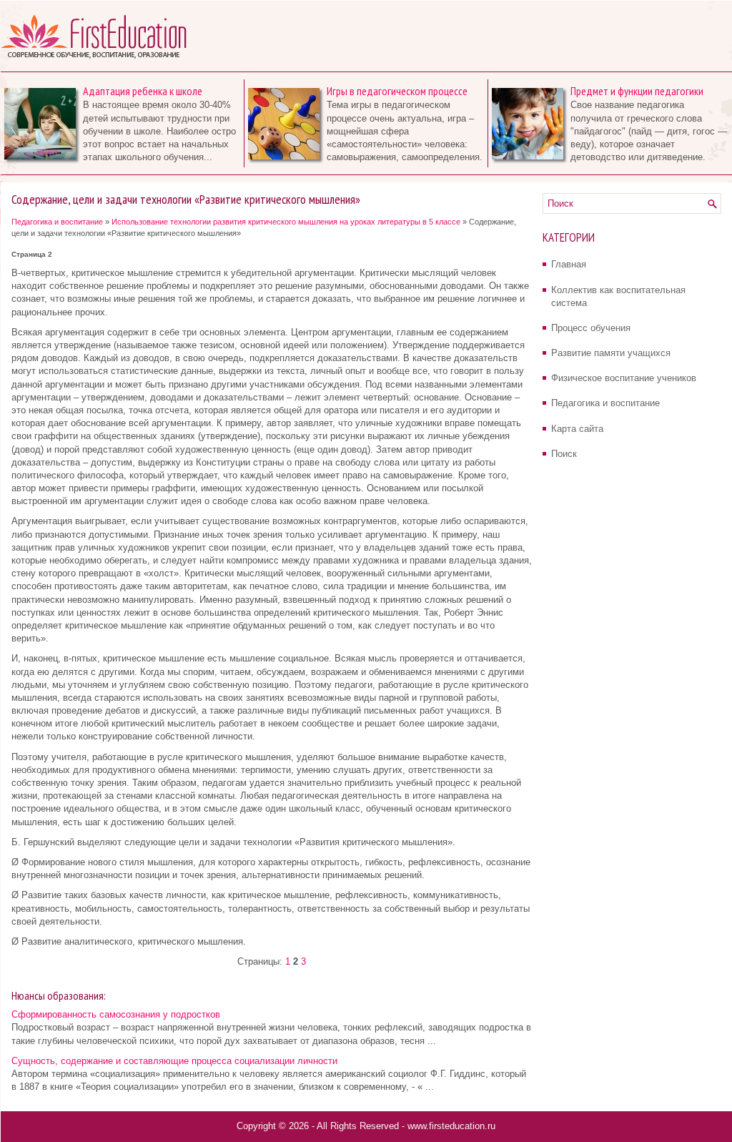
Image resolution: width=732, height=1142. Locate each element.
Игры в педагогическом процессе (397, 91)
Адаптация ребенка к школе (142, 91)
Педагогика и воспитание (57, 221)
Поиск (564, 453)
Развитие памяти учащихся (611, 353)
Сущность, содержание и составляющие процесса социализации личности (174, 1060)
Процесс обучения (590, 328)
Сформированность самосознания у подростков (115, 1014)
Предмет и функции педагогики (636, 91)
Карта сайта (577, 428)
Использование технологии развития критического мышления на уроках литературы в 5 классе (286, 221)
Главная (568, 264)
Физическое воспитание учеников (623, 378)
